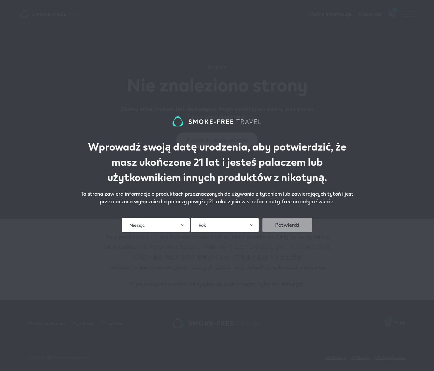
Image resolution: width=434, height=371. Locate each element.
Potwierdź (287, 225)
